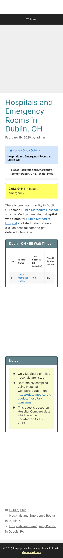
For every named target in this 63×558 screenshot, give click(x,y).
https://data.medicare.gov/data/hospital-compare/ (34, 398)
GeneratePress (31, 552)
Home (16, 150)
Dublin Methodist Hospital (39, 210)
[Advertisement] (31, 59)
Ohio (25, 150)
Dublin (34, 150)
